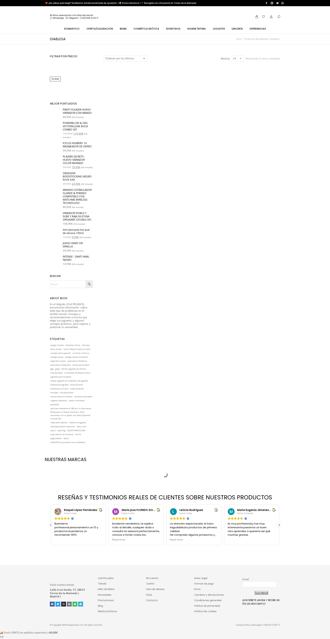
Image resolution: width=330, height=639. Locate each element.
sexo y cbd (81, 426)
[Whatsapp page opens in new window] (282, 3)
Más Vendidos (106, 589)
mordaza (54, 392)
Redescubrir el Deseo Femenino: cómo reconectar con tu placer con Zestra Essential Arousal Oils (70, 415)
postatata (54, 404)
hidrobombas (56, 373)
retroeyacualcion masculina (62, 426)
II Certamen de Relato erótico (77, 373)
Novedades (104, 595)
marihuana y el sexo (59, 388)
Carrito (150, 583)
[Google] (69, 604)
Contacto (152, 600)
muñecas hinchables (83, 396)
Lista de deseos (155, 589)
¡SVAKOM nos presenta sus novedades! (67, 442)
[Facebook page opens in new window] (266, 3)
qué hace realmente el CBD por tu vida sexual (70, 408)
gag (51, 369)
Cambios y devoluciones (209, 595)
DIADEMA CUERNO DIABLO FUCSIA (123, 113)
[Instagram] (63, 604)
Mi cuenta (152, 578)
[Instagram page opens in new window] (272, 3)
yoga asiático (56, 438)
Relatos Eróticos (107, 611)
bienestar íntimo (72, 345)
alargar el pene (57, 345)
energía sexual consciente (76, 357)
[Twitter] (58, 604)
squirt (53, 430)
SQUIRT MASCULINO (76, 430)
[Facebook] (52, 604)
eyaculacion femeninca (60, 365)
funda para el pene (80, 365)
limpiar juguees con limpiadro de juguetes (69, 381)
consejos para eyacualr (60, 353)
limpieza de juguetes (59, 385)
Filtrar (55, 79)
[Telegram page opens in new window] (277, 3)
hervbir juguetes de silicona (73, 369)
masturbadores (77, 388)
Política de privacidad (207, 606)
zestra (66, 438)
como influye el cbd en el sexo (77, 349)
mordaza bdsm (66, 392)
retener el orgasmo (77, 422)
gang (57, 369)
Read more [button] (118, 539)
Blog (100, 606)
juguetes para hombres (60, 377)
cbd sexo (86, 345)
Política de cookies (205, 611)
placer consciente (77, 400)
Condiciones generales (208, 600)
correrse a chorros (81, 353)
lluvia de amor (76, 385)
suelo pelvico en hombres (61, 434)
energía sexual (56, 357)
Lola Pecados (106, 578)
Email (245, 579)
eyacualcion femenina (77, 361)
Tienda (102, 583)
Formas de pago (204, 583)
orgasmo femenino (58, 400)
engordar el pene (58, 361)
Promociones (106, 600)
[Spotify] (75, 604)
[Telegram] (80, 604)
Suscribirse (261, 592)
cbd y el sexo (56, 349)
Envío (197, 589)
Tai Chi (78, 434)
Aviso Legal (200, 578)
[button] (107, 103)
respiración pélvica (58, 422)
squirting (61, 430)
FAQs (149, 595)
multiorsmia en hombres (61, 396)
